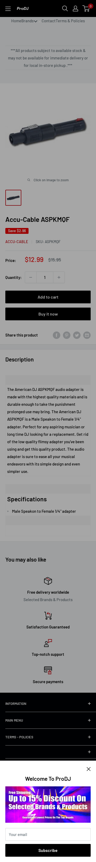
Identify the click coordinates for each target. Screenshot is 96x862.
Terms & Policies (70, 20)
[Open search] (65, 8)
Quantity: (13, 277)
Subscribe (48, 850)
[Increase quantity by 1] (59, 277)
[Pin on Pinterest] (66, 335)
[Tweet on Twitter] (77, 335)
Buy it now (48, 313)
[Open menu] (8, 9)
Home (16, 20)
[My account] (75, 8)
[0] (86, 8)
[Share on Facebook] (56, 335)
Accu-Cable (16, 241)
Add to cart (48, 296)
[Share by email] (87, 335)
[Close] (89, 768)
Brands (27, 20)
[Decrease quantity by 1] (30, 277)
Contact (49, 20)
